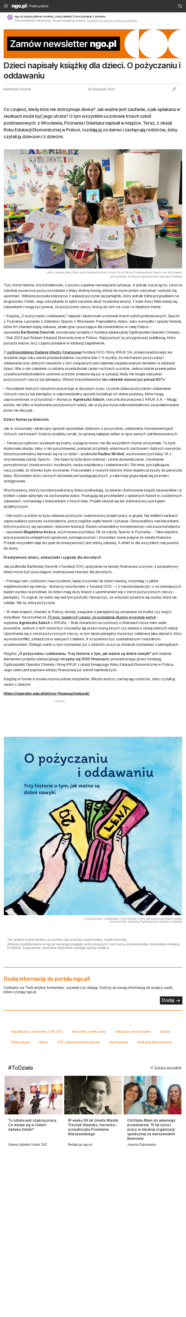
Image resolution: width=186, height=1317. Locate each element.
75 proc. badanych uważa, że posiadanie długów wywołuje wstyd (101, 617)
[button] (6, 6)
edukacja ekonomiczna (154, 1042)
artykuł (165, 1031)
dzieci (43, 1042)
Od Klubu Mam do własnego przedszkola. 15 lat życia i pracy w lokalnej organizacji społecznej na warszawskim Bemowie (151, 1129)
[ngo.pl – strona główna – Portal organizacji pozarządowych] (19, 7)
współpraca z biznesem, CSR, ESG (37, 1031)
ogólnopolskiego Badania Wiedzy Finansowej (44, 352)
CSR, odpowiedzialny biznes (78, 1042)
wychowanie (118, 1042)
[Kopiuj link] (174, 89)
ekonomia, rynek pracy (89, 1031)
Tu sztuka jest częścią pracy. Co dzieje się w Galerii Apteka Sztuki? (32, 1125)
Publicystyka (20, 1042)
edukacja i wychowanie (133, 1031)
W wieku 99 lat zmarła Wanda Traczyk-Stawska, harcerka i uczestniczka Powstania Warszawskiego (93, 1127)
